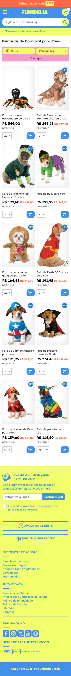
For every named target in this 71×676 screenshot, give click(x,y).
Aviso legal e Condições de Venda (25, 596)
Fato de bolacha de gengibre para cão (14, 274)
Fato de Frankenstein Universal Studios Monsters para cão (15, 195)
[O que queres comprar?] (5, 12)
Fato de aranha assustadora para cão (16, 117)
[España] (6, 634)
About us (8, 612)
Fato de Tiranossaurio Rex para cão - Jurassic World (51, 117)
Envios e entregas (14, 565)
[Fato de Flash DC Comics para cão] (53, 245)
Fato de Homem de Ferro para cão (18, 431)
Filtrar (14, 51)
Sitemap (8, 608)
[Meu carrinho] (65, 12)
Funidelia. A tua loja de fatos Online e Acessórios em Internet (35, 12)
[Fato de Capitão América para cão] (18, 324)
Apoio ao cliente (38, 525)
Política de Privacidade (18, 600)
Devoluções (10, 572)
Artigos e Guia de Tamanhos (21, 569)
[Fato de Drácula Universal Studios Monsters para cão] (53, 324)
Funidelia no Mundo (16, 593)
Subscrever (53, 497)
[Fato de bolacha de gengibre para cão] (18, 245)
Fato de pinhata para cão (50, 431)
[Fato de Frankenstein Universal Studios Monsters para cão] (18, 167)
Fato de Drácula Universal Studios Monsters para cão (48, 352)
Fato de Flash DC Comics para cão (52, 274)
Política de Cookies (15, 604)
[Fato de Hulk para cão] (53, 167)
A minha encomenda (16, 561)
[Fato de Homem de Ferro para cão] (18, 402)
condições (48, 506)
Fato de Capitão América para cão (18, 352)
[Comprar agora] (31, 135)
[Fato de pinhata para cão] (53, 402)
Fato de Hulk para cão (51, 193)
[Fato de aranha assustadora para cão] (18, 88)
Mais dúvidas (11, 576)
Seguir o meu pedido (38, 538)
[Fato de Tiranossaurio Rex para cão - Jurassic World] (53, 88)
